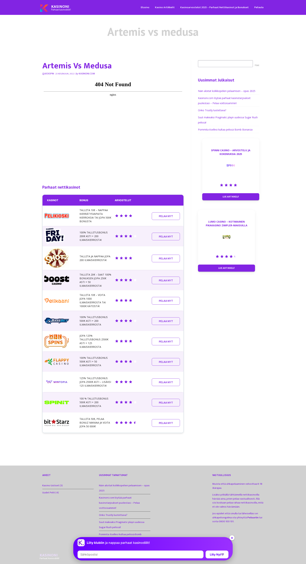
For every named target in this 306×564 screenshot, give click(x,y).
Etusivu (145, 7)
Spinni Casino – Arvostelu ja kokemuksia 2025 (230, 152)
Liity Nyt (215, 554)
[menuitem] (145, 7)
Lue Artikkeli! (231, 197)
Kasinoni (60, 6)
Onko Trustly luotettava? (212, 110)
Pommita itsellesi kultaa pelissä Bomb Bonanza (225, 129)
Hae (257, 65)
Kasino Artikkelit (165, 7)
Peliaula (259, 7)
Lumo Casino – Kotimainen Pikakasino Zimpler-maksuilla (226, 223)
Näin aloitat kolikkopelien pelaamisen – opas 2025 (226, 91)
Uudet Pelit (48, 492)
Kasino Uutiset (50, 485)
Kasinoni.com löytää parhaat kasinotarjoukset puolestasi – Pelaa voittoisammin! (119, 502)
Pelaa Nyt (166, 216)
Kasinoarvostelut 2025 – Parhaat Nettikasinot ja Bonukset (214, 7)
